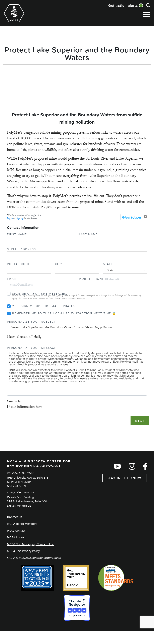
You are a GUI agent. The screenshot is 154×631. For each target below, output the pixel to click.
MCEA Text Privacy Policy (23, 551)
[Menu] (146, 15)
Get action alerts (123, 5)
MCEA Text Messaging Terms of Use (30, 544)
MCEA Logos (15, 537)
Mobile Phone (99, 279)
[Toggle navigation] (32, 8)
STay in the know (125, 478)
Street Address (21, 249)
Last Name (88, 234)
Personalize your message (31, 348)
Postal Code (18, 264)
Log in (10, 219)
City (58, 264)
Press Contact (16, 530)
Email (12, 279)
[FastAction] (131, 217)
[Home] (14, 13)
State (108, 264)
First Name (17, 234)
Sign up (19, 219)
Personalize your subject (31, 322)
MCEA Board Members (22, 524)
